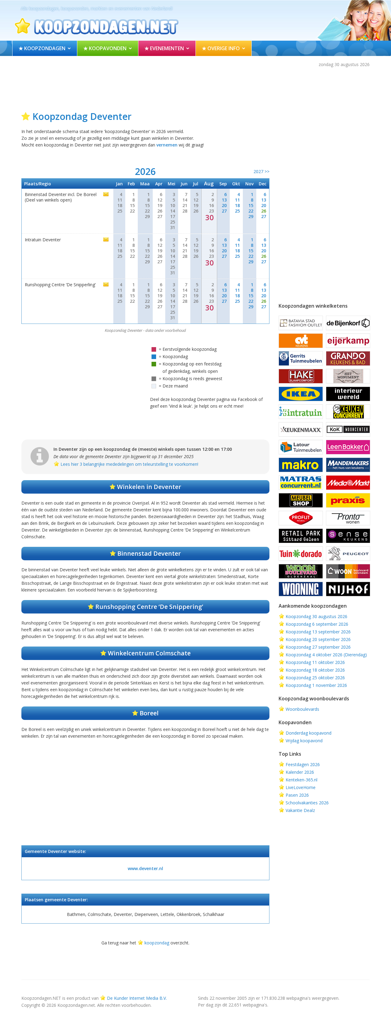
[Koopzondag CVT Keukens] (301, 340)
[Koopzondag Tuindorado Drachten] (301, 553)
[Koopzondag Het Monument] (348, 376)
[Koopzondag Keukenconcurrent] (348, 411)
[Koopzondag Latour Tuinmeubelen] (301, 447)
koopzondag (156, 943)
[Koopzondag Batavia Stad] (301, 323)
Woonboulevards (302, 709)
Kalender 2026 (300, 772)
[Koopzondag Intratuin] (301, 411)
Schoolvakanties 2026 (307, 803)
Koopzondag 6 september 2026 (317, 624)
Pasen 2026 (297, 795)
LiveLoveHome (301, 787)
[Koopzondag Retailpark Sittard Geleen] (301, 535)
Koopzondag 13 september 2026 (318, 632)
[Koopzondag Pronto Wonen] (348, 518)
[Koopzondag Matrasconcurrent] (301, 482)
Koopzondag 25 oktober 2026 (315, 677)
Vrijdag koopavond (304, 740)
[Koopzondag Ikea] (301, 394)
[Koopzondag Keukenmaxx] (301, 429)
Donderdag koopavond (308, 733)
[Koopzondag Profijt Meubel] (301, 518)
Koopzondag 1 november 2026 (316, 685)
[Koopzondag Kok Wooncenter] (348, 429)
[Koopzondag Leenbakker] (348, 447)
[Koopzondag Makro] (301, 465)
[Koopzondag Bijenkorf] (348, 323)
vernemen (166, 145)
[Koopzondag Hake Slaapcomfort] (301, 376)
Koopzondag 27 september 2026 (318, 647)
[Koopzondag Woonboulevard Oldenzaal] (301, 571)
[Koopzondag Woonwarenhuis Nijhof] (348, 589)
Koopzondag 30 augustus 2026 (316, 616)
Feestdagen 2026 (303, 764)
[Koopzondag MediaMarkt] (348, 482)
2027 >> (261, 171)
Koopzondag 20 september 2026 (318, 639)
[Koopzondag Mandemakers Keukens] (348, 465)
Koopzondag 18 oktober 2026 (315, 670)
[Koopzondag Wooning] (301, 589)
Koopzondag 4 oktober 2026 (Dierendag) (326, 655)
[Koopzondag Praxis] (348, 500)
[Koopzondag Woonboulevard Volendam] (348, 571)
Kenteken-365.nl (301, 780)
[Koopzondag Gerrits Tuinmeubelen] (301, 358)
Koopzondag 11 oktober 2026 (315, 662)
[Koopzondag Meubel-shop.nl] (301, 500)
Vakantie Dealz (300, 810)
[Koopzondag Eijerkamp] (348, 340)
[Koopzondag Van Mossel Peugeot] (348, 553)
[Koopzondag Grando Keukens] (348, 358)
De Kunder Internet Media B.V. (137, 998)
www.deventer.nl (145, 868)
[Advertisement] (195, 88)
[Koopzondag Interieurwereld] (348, 394)
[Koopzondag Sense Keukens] (348, 535)
